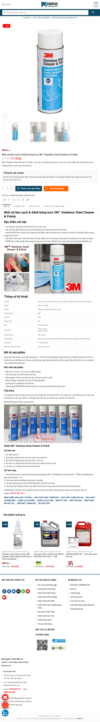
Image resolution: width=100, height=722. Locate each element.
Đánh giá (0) (34, 206)
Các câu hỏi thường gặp (47, 585)
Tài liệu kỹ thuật (76, 609)
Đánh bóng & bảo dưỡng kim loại (64, 18)
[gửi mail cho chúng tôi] (5, 697)
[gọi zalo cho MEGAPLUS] (5, 713)
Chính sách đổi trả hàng (47, 597)
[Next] (96, 543)
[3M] (6, 150)
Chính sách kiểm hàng (46, 593)
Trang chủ (27, 18)
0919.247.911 (18, 493)
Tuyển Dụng (75, 593)
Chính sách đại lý (44, 620)
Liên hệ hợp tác (76, 597)
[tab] (6, 206)
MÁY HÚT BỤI (61, 500)
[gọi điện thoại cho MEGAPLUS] (5, 705)
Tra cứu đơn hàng (45, 624)
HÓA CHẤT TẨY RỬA (23, 497)
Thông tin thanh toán (54, 206)
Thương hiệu (19, 206)
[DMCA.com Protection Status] (58, 648)
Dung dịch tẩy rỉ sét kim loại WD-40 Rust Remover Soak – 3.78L (49, 555)
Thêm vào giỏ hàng (30, 188)
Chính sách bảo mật (46, 616)
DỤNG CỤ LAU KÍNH (26, 500)
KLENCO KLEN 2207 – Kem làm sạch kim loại (81, 555)
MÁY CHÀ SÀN (76, 500)
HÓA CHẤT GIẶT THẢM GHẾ (46, 497)
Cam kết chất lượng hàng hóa (82, 605)
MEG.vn (80, 719)
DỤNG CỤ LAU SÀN (45, 500)
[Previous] (3, 543)
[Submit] (93, 12)
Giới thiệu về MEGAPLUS (80, 585)
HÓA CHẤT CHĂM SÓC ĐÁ (72, 497)
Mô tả (6, 206)
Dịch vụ (73, 589)
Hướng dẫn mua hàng (46, 589)
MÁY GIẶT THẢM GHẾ (26, 503)
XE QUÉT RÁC (44, 503)
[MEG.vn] (50, 4)
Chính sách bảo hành (46, 601)
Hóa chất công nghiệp (41, 18)
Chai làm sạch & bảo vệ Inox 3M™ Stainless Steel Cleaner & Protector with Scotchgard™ (17, 556)
